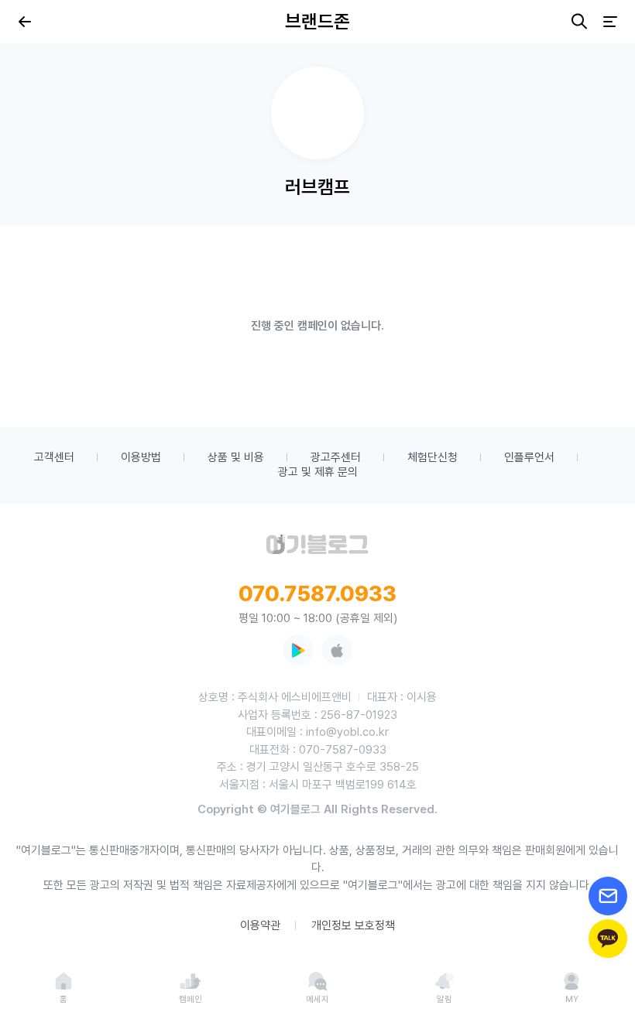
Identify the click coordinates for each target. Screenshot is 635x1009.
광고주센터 (336, 457)
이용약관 (260, 925)
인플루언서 (529, 457)
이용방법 (141, 457)
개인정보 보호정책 (353, 925)
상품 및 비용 (236, 457)
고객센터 (54, 457)
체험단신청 (432, 457)
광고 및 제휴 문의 (318, 472)
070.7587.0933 (317, 593)
